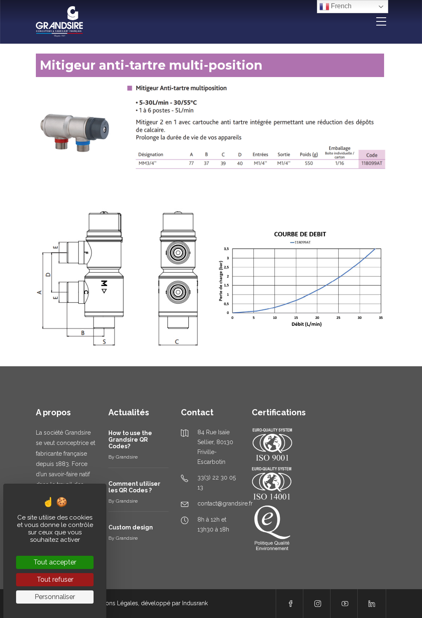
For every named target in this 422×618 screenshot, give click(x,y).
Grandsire (127, 457)
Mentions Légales (114, 603)
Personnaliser (55, 597)
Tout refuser (55, 579)
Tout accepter (54, 562)
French (340, 5)
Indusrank (195, 603)
